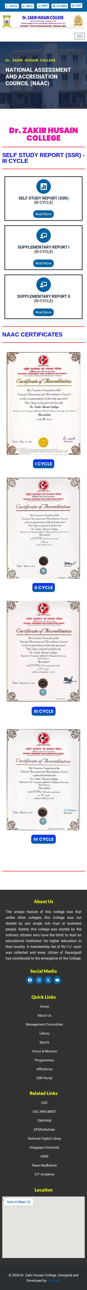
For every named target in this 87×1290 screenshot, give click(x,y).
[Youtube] (57, 980)
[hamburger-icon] (80, 36)
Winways (53, 1281)
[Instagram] (39, 980)
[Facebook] (30, 980)
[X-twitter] (48, 980)
